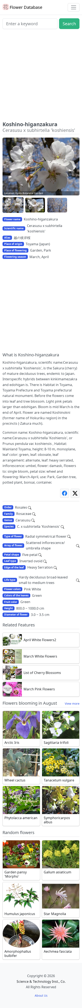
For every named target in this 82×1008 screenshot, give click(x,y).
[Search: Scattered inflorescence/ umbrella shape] (77, 545)
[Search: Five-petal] (40, 554)
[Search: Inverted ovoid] (45, 561)
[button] (13, 205)
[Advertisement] (41, 77)
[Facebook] (64, 493)
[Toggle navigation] (73, 7)
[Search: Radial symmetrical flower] (69, 536)
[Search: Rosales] (29, 507)
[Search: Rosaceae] (34, 513)
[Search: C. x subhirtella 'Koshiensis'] (62, 526)
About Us (41, 995)
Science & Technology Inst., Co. (41, 981)
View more (72, 704)
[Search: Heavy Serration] (55, 567)
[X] (75, 493)
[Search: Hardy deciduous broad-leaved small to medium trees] (77, 580)
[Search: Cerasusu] (33, 520)
